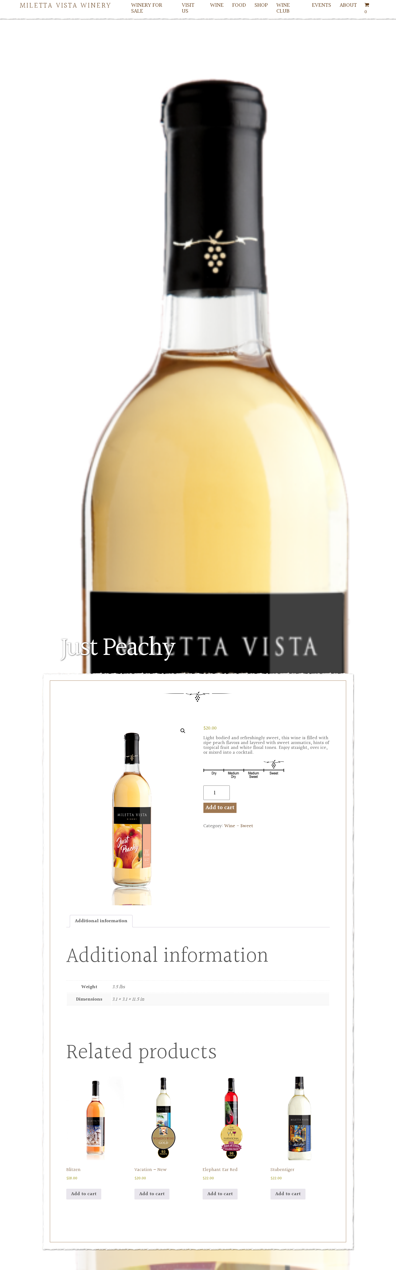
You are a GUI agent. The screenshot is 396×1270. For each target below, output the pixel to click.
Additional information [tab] (101, 921)
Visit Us (188, 8)
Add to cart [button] (83, 1194)
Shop (261, 5)
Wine (217, 5)
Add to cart (220, 807)
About (348, 5)
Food (239, 5)
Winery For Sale (146, 8)
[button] (183, 731)
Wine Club (283, 8)
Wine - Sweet (238, 826)
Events (321, 5)
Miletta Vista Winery (66, 5)
